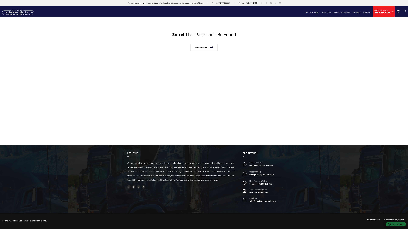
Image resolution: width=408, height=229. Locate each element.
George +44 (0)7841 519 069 (261, 175)
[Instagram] (271, 3)
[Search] (405, 11)
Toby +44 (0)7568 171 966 (260, 184)
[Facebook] (267, 3)
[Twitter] (276, 3)
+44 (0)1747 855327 (222, 3)
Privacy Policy (373, 220)
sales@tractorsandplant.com (262, 201)
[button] (204, 47)
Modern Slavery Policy (394, 220)
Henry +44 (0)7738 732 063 (261, 166)
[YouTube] (280, 3)
